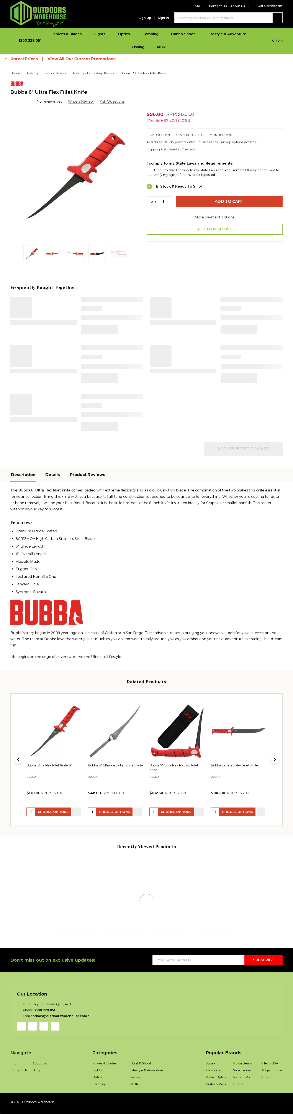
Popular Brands (223, 1076)
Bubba (238, 1107)
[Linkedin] (206, 261)
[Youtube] (43, 1049)
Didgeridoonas (271, 1094)
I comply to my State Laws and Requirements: (190, 163)
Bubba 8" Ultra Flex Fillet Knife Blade (115, 765)
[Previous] (18, 759)
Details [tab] (52, 475)
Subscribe (263, 983)
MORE (162, 47)
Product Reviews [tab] (87, 475)
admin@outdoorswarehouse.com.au (62, 1039)
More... (265, 1100)
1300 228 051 (44, 1033)
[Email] (174, 261)
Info (197, 6)
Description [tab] (23, 475)
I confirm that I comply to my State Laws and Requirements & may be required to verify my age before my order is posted (216, 172)
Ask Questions (112, 101)
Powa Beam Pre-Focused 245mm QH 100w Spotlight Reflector (215, 909)
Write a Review (81, 101)
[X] (196, 261)
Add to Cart (229, 201)
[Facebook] (163, 261)
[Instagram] (32, 1049)
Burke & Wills (216, 1107)
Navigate (20, 1076)
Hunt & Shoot (183, 34)
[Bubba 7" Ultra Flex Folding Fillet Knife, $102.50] (177, 731)
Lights (99, 34)
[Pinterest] (217, 261)
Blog (36, 1094)
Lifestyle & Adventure (227, 34)
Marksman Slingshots (258, 921)
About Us (237, 6)
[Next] (274, 759)
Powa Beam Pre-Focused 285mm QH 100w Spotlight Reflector (168, 909)
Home (15, 73)
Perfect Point (243, 1100)
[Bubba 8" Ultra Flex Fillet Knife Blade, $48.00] (116, 731)
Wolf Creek (66, 921)
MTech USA (269, 1087)
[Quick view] (76, 812)
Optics (124, 34)
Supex (210, 1087)
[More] (84, 34)
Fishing (138, 47)
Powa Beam (158, 922)
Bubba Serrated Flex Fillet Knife (234, 765)
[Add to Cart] (23, 957)
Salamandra (242, 1094)
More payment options (214, 217)
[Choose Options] (69, 957)
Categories (104, 1076)
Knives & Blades (67, 34)
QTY (154, 201)
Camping (150, 34)
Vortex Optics (216, 1100)
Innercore (19, 916)
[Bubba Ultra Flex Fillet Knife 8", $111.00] (54, 731)
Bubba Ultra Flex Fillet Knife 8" (49, 765)
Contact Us (218, 6)
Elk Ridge (213, 1094)
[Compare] (43, 957)
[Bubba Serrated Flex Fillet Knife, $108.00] (239, 731)
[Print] (185, 261)
